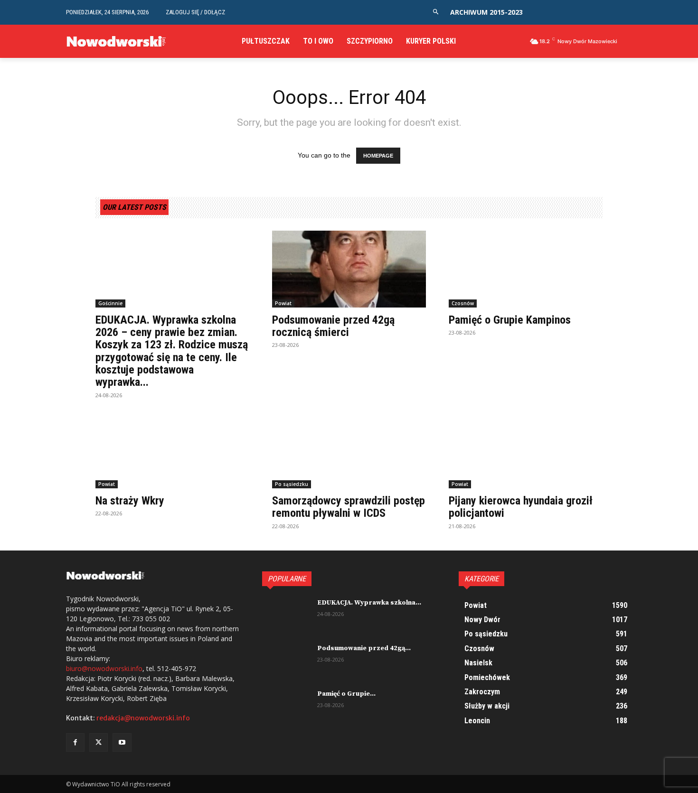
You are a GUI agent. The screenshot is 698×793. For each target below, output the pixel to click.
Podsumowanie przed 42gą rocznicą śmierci (333, 326)
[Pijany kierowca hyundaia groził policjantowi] (526, 449)
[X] (98, 742)
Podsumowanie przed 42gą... (364, 648)
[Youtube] (122, 742)
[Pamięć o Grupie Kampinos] (526, 269)
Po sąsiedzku (291, 484)
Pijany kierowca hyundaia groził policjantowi (521, 507)
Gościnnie (110, 303)
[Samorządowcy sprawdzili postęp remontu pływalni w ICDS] (349, 449)
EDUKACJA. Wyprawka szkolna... (369, 602)
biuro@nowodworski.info (104, 668)
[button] (435, 12)
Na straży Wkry (129, 500)
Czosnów (463, 303)
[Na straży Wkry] (172, 449)
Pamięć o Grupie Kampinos (510, 320)
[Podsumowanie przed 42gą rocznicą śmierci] (349, 269)
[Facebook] (75, 742)
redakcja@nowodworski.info (143, 718)
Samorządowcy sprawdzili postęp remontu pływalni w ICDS (348, 507)
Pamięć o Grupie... (346, 694)
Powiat (283, 303)
